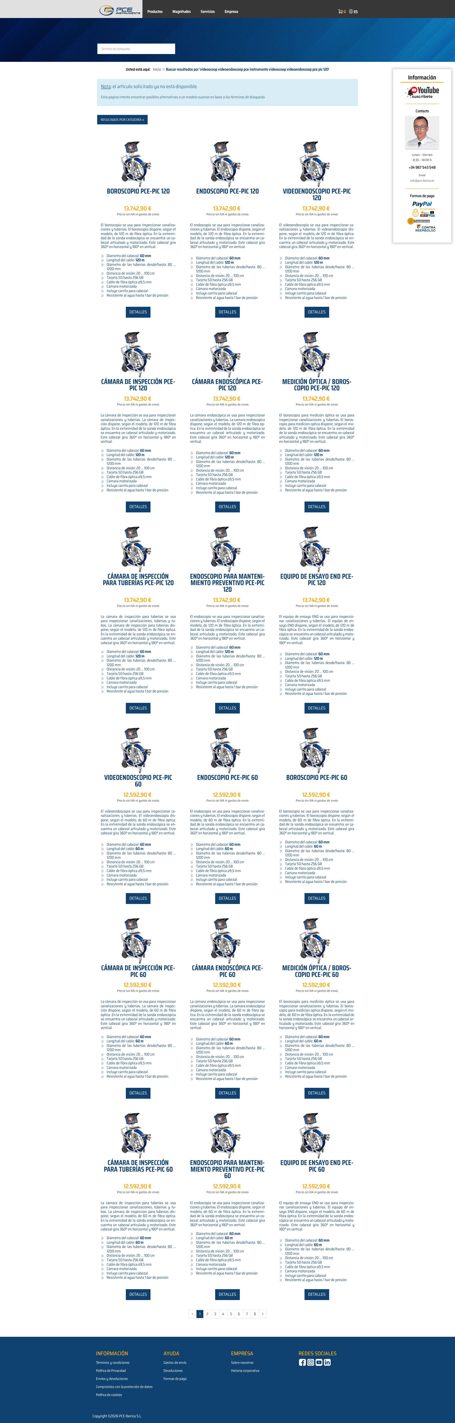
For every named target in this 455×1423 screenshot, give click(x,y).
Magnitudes (182, 11)
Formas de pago (175, 1379)
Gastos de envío (175, 1362)
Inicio (157, 69)
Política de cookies (109, 1395)
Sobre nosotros (242, 1362)
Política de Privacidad (111, 1370)
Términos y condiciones (113, 1362)
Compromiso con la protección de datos (124, 1387)
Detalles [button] (138, 312)
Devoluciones (173, 1370)
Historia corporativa (245, 1370)
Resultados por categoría (121, 119)
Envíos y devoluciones (112, 1379)
